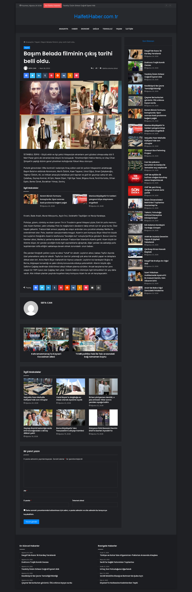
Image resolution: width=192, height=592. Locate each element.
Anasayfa (63, 29)
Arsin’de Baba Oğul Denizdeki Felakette (154, 289)
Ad (25, 491)
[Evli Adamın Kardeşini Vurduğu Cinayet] (135, 228)
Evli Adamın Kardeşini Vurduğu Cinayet (154, 226)
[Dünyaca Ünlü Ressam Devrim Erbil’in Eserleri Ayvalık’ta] (103, 417)
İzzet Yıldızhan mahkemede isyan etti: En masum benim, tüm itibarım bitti (155, 276)
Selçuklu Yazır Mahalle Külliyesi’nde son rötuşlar (36, 398)
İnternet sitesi (78, 500)
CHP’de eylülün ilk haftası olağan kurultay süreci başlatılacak (155, 177)
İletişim (129, 29)
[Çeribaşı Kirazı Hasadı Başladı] (135, 253)
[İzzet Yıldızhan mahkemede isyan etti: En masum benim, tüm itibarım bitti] (135, 276)
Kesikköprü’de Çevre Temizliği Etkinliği (154, 87)
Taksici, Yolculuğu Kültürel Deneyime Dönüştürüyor (153, 215)
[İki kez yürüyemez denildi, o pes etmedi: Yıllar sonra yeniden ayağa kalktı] (103, 386)
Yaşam (119, 29)
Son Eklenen (148, 41)
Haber (74, 29)
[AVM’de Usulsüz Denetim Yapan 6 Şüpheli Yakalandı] (135, 240)
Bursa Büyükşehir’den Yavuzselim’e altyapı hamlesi (70, 429)
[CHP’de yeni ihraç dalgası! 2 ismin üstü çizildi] (135, 191)
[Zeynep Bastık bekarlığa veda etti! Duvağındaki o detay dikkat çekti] (38, 417)
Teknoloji (107, 29)
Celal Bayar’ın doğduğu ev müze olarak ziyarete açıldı (69, 398)
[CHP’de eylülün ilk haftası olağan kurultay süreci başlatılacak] (135, 178)
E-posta (27, 500)
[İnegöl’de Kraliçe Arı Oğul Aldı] (135, 264)
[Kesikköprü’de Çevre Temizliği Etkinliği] (135, 89)
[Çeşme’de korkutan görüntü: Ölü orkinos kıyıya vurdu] (135, 101)
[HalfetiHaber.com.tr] (96, 16)
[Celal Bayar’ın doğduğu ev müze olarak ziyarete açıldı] (70, 386)
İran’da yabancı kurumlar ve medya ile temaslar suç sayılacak (155, 165)
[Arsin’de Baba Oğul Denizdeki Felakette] (135, 291)
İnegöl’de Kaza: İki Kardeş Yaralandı (153, 52)
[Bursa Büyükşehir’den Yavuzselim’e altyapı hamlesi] (70, 417)
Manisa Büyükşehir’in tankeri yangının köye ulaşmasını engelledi (102, 199)
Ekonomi (85, 29)
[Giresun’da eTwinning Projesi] (135, 154)
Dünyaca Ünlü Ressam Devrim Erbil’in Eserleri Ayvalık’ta (103, 429)
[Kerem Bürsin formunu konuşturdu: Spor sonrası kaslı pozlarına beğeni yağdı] (31, 199)
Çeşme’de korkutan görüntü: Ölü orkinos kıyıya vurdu (154, 100)
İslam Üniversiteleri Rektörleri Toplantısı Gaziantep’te (154, 203)
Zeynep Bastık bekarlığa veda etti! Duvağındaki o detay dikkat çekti (38, 430)
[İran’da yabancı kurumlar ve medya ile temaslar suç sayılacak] (135, 166)
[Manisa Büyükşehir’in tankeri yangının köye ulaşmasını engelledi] (80, 199)
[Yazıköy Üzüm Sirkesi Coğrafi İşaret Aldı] (135, 78)
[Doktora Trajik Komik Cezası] (135, 66)
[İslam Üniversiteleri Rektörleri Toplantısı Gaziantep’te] (135, 203)
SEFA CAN (32, 68)
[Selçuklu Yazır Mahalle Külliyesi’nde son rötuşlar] (38, 386)
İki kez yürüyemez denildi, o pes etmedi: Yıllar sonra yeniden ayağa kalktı (102, 400)
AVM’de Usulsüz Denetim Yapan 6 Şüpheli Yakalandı (156, 239)
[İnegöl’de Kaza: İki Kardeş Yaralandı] (135, 54)
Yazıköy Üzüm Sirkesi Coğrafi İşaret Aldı (79, 5)
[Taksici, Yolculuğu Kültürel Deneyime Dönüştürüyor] (135, 216)
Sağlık (96, 29)
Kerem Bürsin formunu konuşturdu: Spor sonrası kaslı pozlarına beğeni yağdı (53, 199)
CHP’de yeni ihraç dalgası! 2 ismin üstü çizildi (154, 190)
